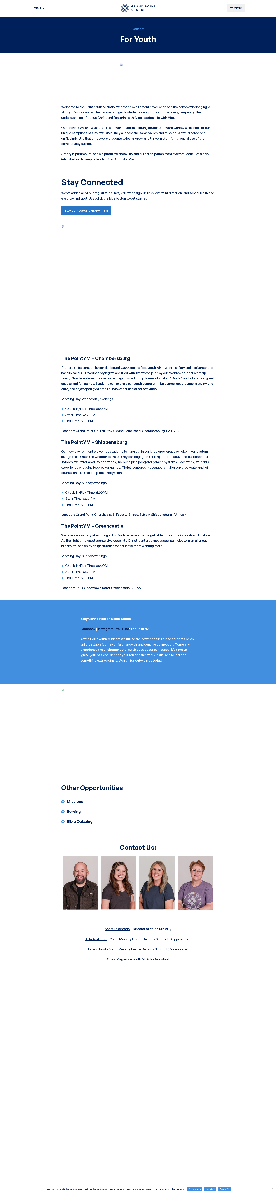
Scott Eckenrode (117, 929)
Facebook (88, 629)
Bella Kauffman (96, 939)
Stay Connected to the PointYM (86, 210)
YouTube (122, 629)
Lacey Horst (97, 949)
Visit (38, 8)
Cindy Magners (118, 959)
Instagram (106, 629)
